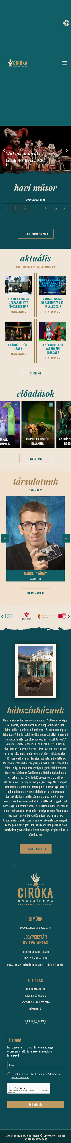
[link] (66, 23)
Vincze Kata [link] (35, 573)
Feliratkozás (35, 1104)
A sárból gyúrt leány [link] (18, 347)
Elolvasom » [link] (18, 312)
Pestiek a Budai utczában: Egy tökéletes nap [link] (18, 303)
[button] (64, 63)
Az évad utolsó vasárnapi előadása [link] (53, 349)
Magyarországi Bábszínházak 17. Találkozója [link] (52, 303)
